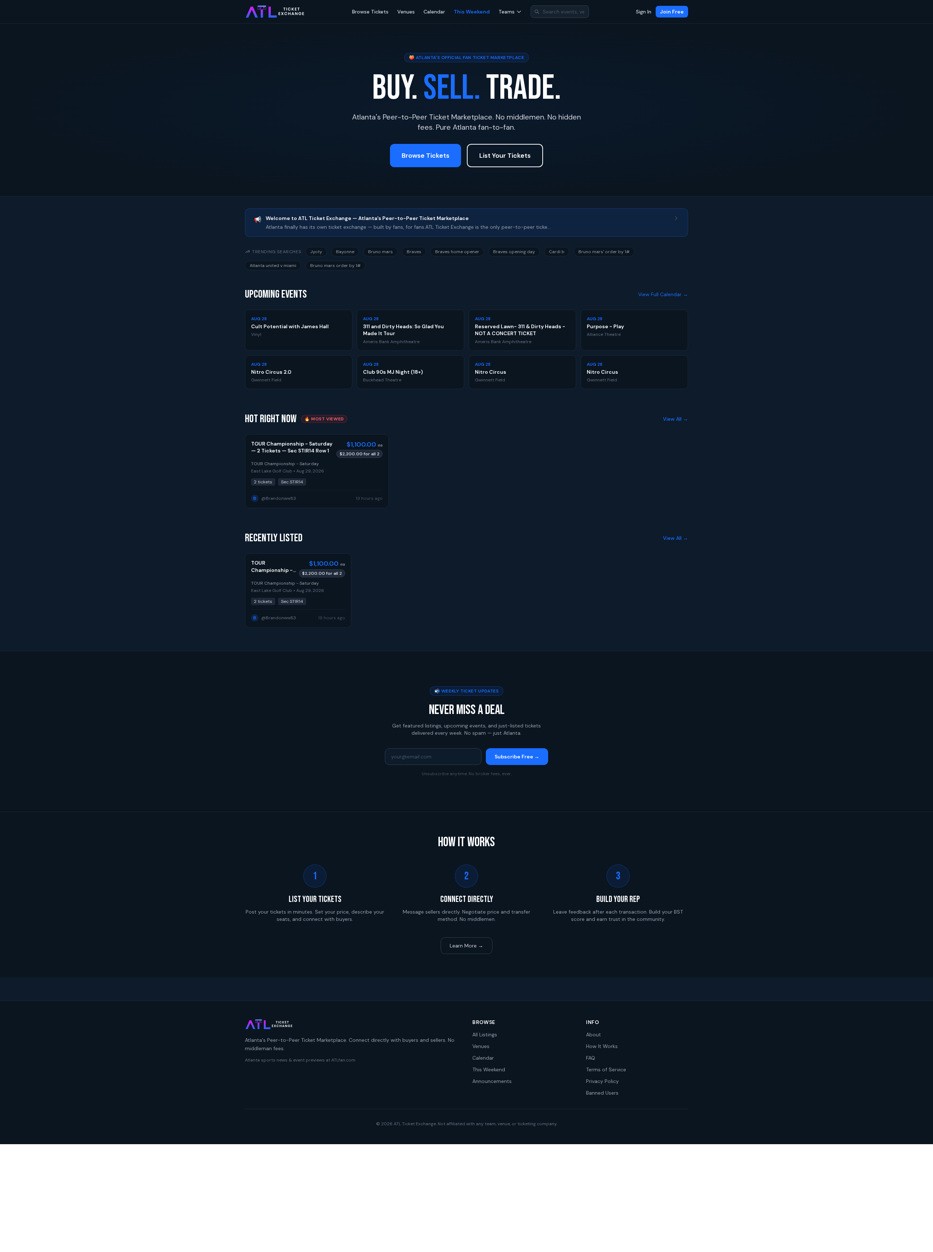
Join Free (672, 11)
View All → (675, 419)
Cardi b (557, 252)
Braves (414, 252)
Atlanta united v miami (273, 265)
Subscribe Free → (517, 756)
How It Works (602, 1046)
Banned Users (602, 1093)
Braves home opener (457, 252)
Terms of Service (606, 1069)
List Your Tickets (505, 155)
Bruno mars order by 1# (335, 265)
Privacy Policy (602, 1081)
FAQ (590, 1058)
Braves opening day (514, 252)
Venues (406, 11)
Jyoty (316, 252)
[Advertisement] (466, 1198)
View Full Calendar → (663, 294)
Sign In (643, 11)
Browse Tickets (370, 11)
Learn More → (466, 945)
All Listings (484, 1034)
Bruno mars (380, 252)
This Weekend (472, 11)
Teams (507, 11)
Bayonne (345, 252)
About (593, 1034)
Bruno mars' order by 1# (604, 252)
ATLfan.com (343, 1060)
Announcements (492, 1081)
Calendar (434, 11)
